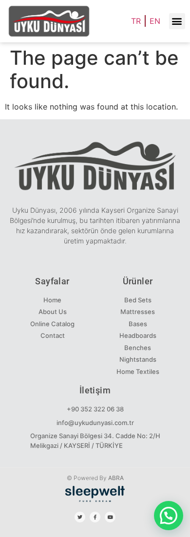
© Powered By (95, 477)
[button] (177, 21)
